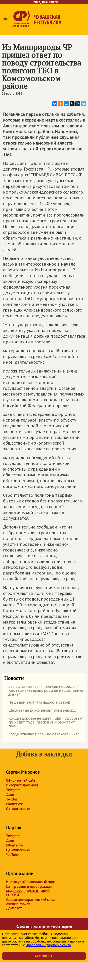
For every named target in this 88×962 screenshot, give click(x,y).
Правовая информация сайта (48, 945)
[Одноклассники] (60, 103)
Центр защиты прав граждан (29, 886)
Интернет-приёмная (22, 785)
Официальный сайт (20, 780)
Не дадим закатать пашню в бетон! (37, 703)
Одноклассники (18, 809)
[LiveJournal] (77, 103)
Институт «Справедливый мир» (30, 882)
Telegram (13, 790)
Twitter (11, 799)
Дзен (10, 794)
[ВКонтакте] (54, 103)
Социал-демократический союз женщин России (30, 901)
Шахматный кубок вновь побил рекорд (40, 711)
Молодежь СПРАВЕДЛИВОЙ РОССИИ (28, 893)
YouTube (12, 855)
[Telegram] (83, 103)
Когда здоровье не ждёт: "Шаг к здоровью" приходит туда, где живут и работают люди (43, 722)
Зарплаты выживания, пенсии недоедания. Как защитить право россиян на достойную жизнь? (44, 691)
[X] (72, 103)
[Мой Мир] (66, 103)
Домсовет (14, 908)
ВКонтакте (14, 804)
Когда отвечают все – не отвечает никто (42, 734)
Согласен (44, 956)
